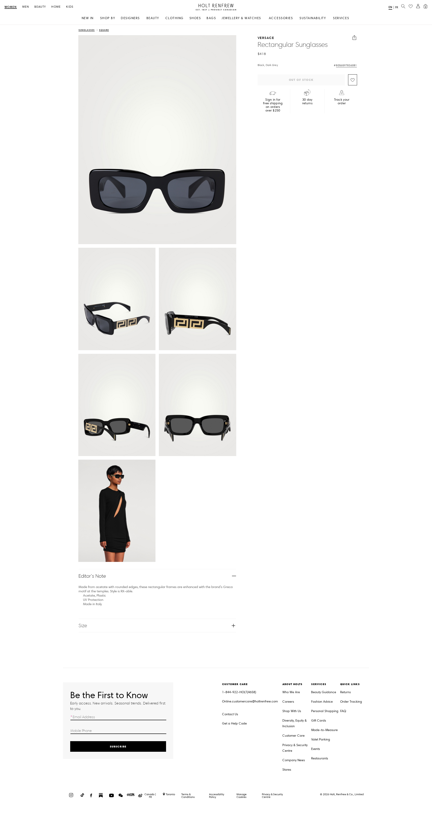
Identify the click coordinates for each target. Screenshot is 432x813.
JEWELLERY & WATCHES (241, 18)
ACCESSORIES (281, 18)
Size (83, 625)
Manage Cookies (241, 796)
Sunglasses (87, 30)
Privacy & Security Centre (295, 748)
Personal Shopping (324, 711)
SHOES (195, 18)
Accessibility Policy (216, 796)
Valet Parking (320, 739)
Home (56, 6)
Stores (286, 770)
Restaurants (319, 758)
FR (396, 7)
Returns (345, 692)
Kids (69, 6)
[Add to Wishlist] (352, 79)
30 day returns (307, 101)
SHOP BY (107, 18)
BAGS (211, 18)
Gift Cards (318, 720)
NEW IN (88, 18)
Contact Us (230, 714)
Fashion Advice (322, 702)
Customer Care (293, 736)
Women (10, 7)
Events (315, 749)
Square (104, 30)
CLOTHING (174, 18)
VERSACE (266, 38)
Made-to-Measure (324, 730)
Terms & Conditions (188, 796)
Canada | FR (150, 795)
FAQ (343, 711)
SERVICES (341, 18)
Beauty (40, 6)
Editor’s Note (92, 576)
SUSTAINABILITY (312, 18)
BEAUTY (152, 18)
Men (25, 6)
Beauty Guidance (323, 692)
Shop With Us (291, 711)
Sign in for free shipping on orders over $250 (273, 105)
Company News (293, 760)
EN (390, 7)
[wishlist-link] (411, 7)
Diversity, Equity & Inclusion (294, 723)
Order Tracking (351, 702)
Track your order (342, 101)
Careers (288, 702)
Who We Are (291, 692)
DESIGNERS (130, 18)
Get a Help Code (234, 723)
